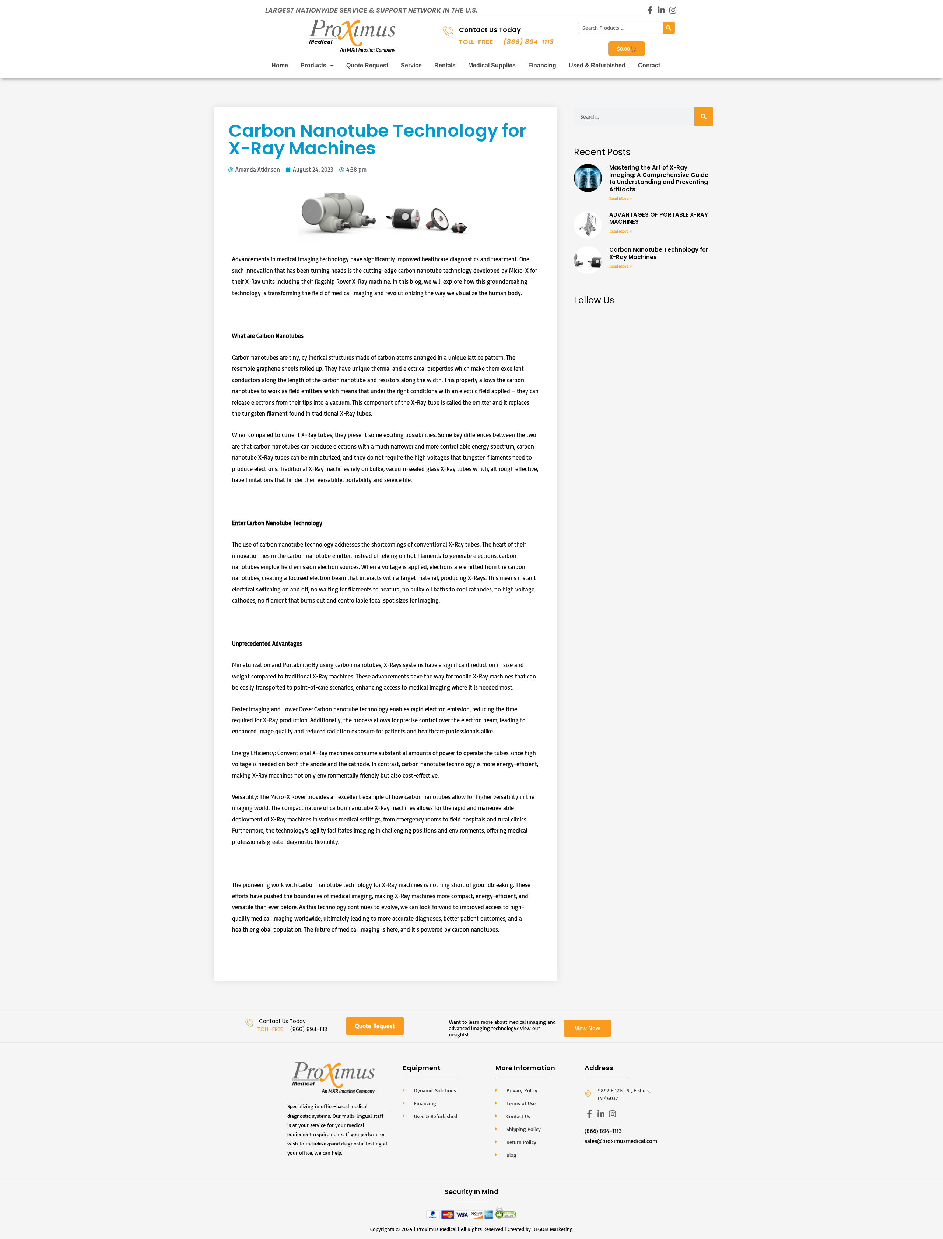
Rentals (445, 65)
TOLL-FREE (476, 41)
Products (313, 65)
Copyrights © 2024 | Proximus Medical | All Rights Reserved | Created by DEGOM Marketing (471, 1229)
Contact (649, 65)
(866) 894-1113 (528, 41)
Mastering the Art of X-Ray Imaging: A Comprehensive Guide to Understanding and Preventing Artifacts (658, 178)
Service (411, 65)
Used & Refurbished (597, 65)
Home (279, 65)
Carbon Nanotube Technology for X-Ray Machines (658, 253)
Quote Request (367, 65)
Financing (542, 65)
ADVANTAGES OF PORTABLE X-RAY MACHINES (658, 218)
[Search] (669, 28)
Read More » (620, 198)
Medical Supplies (492, 65)
